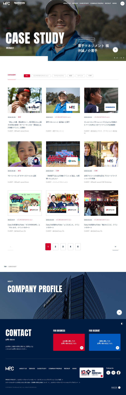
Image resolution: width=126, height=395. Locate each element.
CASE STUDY (41, 368)
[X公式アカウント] (108, 373)
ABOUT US (23, 368)
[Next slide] (123, 58)
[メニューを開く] (122, 3)
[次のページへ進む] (115, 246)
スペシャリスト (59, 75)
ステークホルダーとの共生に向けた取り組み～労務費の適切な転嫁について (26, 382)
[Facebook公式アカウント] (119, 373)
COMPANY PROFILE (55, 368)
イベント (80, 75)
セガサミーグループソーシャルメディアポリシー (64, 382)
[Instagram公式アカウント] (113, 373)
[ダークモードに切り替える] (122, 323)
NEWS (74, 368)
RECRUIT (67, 368)
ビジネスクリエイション (41, 75)
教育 (70, 75)
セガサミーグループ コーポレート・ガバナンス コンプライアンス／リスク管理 (39, 379)
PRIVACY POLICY (11, 379)
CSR (90, 75)
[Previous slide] (115, 58)
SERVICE (32, 368)
